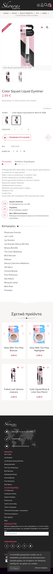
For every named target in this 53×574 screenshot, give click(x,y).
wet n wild (8, 236)
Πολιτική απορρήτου (41, 568)
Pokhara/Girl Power (10, 474)
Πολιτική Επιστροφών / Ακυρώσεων (16, 510)
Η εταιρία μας (8, 490)
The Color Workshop (13, 252)
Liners (44, 13)
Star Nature (9, 278)
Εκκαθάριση (47, 108)
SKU (3, 146)
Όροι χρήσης (8, 517)
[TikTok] (18, 546)
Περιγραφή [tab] (6, 161)
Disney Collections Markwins (16, 263)
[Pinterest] (24, 546)
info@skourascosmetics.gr (20, 446)
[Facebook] (6, 546)
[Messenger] (30, 546)
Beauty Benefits (26, 13)
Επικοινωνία (8, 500)
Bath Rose (8, 286)
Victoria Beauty (11, 271)
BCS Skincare (10, 255)
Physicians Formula (12, 232)
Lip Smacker (9, 240)
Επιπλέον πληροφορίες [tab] (25, 161)
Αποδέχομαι (15, 568)
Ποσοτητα (6, 130)
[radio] (6, 120)
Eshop (14, 13)
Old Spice (8, 267)
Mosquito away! (11, 282)
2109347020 (16, 439)
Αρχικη (6, 13)
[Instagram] (12, 546)
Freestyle (8, 290)
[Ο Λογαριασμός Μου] (42, 5)
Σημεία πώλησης (9, 497)
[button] (45, 5)
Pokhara (7, 259)
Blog (5, 520)
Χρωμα (5, 113)
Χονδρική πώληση (10, 494)
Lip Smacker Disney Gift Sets (16, 244)
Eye (37, 13)
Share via (6, 151)
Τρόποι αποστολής (10, 504)
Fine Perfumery (11, 275)
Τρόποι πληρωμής (10, 507)
